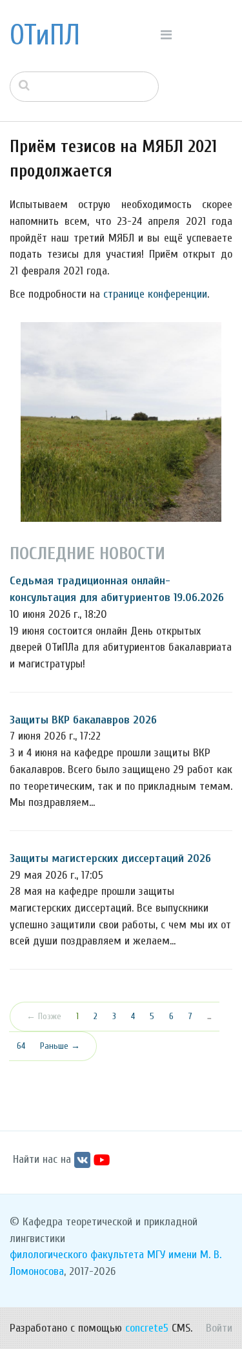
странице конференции (155, 294)
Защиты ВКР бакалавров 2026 (83, 720)
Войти (219, 1328)
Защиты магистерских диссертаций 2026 (110, 858)
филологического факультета (77, 1254)
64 (21, 1045)
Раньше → (60, 1045)
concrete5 (146, 1328)
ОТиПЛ (45, 35)
